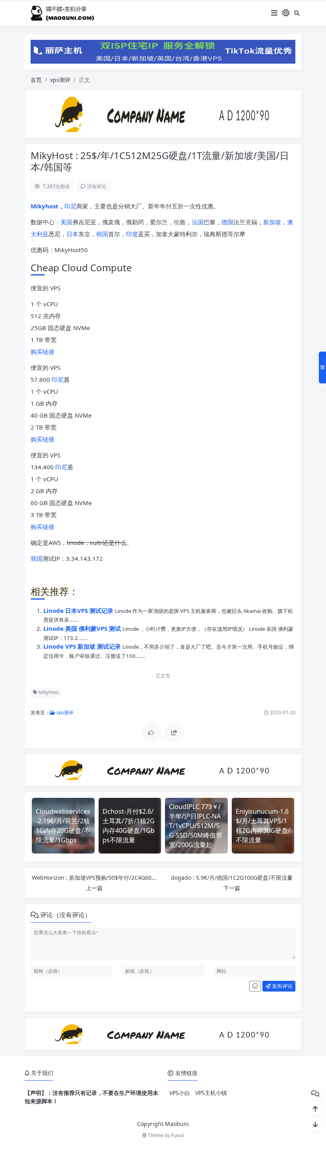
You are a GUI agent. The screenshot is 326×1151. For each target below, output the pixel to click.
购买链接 (42, 352)
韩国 (102, 234)
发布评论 (282, 986)
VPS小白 (180, 1093)
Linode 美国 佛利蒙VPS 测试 (82, 628)
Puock (177, 1135)
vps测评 (60, 80)
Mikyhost (44, 206)
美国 (66, 222)
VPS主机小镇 (211, 1093)
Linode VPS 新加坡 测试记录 (82, 646)
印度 (132, 234)
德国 (227, 222)
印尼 (70, 206)
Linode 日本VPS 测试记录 (79, 610)
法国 (198, 222)
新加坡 (272, 222)
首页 (36, 80)
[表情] (255, 986)
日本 (72, 234)
